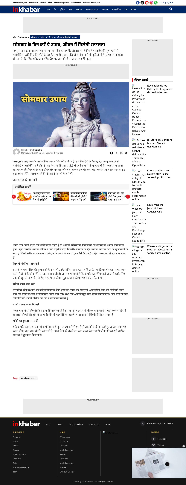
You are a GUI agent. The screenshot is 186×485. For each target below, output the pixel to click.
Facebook (161, 439)
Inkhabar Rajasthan (61, 3)
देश (55, 9)
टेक (126, 9)
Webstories (65, 437)
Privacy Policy (94, 424)
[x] (142, 3)
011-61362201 (166, 423)
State (15, 441)
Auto (15, 463)
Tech (15, 471)
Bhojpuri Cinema (67, 471)
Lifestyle (63, 445)
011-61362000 (153, 423)
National (17, 437)
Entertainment (19, 454)
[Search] (171, 9)
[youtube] (147, 3)
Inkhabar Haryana (20, 3)
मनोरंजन (79, 9)
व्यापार (133, 9)
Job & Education (67, 450)
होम (48, 9)
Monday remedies (28, 378)
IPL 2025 (64, 441)
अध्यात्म (105, 9)
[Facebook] (138, 3)
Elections (64, 458)
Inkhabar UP (33, 3)
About (48, 424)
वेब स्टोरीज (116, 9)
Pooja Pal (37, 150)
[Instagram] (151, 3)
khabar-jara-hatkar (21, 467)
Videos (63, 454)
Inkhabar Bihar (46, 3)
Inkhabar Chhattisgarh (91, 3)
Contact (59, 424)
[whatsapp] (156, 3)
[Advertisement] (93, 25)
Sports (16, 450)
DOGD (108, 424)
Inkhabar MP (76, 3)
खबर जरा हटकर (92, 9)
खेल (70, 9)
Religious (17, 458)
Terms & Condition (75, 424)
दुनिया (62, 9)
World (15, 445)
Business (64, 467)
